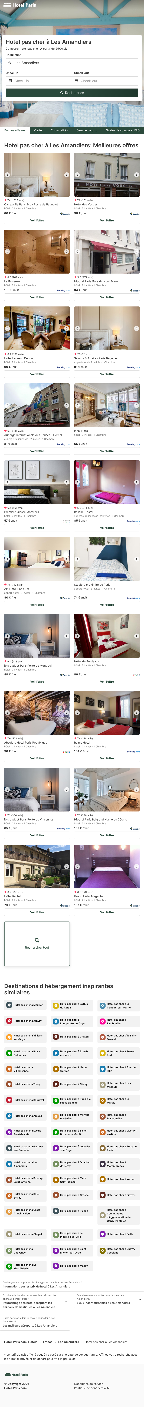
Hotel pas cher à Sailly (120, 1234)
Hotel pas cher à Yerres (121, 1179)
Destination (13, 55)
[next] (66, 174)
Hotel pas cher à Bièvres (121, 1194)
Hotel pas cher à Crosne (74, 1194)
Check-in (12, 73)
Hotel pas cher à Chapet (28, 1234)
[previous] (7, 174)
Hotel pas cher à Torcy (27, 1084)
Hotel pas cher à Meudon (28, 1004)
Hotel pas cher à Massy (74, 1265)
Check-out (81, 73)
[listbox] (37, 175)
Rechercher (74, 93)
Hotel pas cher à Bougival (29, 1099)
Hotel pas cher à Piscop (74, 1210)
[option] (37, 175)
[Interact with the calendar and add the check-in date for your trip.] (10, 81)
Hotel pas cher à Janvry (28, 1020)
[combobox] (72, 62)
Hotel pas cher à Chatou (74, 1036)
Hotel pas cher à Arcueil (28, 1115)
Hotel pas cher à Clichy (73, 1084)
